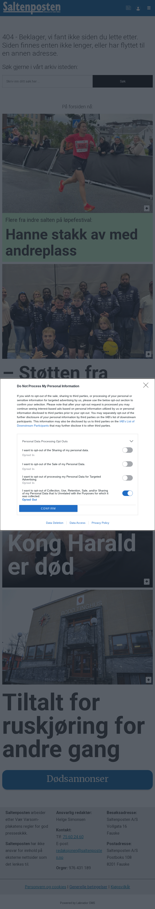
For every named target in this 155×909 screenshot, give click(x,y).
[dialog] (77, 454)
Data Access (77, 522)
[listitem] (77, 441)
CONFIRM (48, 508)
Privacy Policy (100, 522)
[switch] (127, 450)
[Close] (147, 386)
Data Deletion (54, 522)
